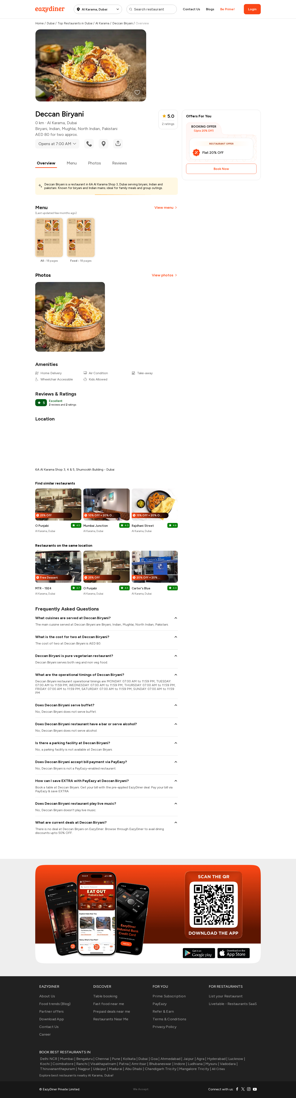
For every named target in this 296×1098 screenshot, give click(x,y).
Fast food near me (108, 1004)
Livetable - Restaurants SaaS (233, 1004)
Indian (54, 128)
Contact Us (191, 9)
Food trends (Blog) (55, 1004)
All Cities (218, 1069)
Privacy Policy (164, 1027)
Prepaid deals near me (111, 1011)
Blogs (210, 9)
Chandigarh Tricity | (161, 1069)
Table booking (105, 996)
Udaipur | (100, 1069)
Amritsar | (139, 1064)
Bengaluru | (85, 1059)
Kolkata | (130, 1059)
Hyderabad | (217, 1059)
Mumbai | (67, 1059)
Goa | (155, 1059)
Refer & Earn (163, 1011)
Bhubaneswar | (161, 1064)
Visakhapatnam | (104, 1064)
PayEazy (160, 1004)
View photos (162, 275)
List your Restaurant (226, 996)
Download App (51, 1019)
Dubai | (144, 1059)
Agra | (201, 1059)
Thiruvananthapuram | (58, 1069)
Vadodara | (229, 1064)
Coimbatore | (64, 1064)
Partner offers (51, 1011)
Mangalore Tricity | (195, 1069)
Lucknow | (236, 1059)
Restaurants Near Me (110, 1019)
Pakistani (109, 128)
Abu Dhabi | (134, 1069)
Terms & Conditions (169, 1019)
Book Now (221, 169)
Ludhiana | (196, 1064)
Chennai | (103, 1059)
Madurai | (116, 1069)
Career (45, 1034)
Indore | (180, 1064)
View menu (163, 207)
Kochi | (46, 1064)
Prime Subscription (169, 996)
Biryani (41, 128)
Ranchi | (82, 1064)
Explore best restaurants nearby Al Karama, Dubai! (76, 1075)
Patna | (125, 1064)
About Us (47, 996)
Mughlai (69, 128)
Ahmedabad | (171, 1059)
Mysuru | (212, 1064)
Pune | (117, 1059)
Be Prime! (227, 9)
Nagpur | (85, 1069)
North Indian (89, 128)
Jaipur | (189, 1059)
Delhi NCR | (49, 1059)
